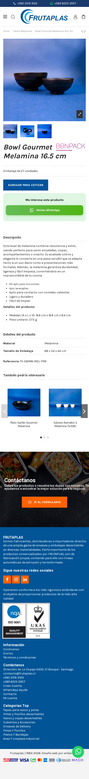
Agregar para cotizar (25, 185)
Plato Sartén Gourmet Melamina (23, 424)
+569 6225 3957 (65, 3)
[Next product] (85, 31)
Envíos (8, 653)
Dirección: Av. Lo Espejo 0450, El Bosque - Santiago (38, 669)
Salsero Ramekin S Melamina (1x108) (65, 424)
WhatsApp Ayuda (15, 690)
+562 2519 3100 (27, 3)
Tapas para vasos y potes (21, 710)
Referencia (11, 361)
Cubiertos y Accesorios (19, 722)
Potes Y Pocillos (14, 730)
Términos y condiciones (19, 657)
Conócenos (11, 649)
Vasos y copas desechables (22, 718)
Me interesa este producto (44, 200)
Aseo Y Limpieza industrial (21, 739)
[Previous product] (82, 31)
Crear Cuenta (12, 686)
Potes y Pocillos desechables (23, 714)
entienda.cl (71, 753)
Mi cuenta (10, 698)
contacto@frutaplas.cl (19, 673)
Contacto (10, 694)
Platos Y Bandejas (16, 734)
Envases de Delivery (17, 726)
